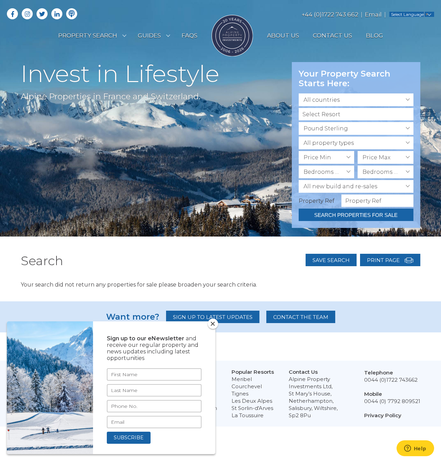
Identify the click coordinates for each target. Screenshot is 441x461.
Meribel (242, 379)
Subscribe (129, 437)
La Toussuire (248, 415)
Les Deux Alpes (252, 401)
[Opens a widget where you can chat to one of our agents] (415, 449)
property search (87, 35)
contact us (332, 35)
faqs (189, 35)
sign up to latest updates (213, 317)
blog (374, 35)
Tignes (240, 393)
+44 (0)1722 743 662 (329, 14)
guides (149, 35)
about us (283, 35)
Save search (331, 260)
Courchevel (247, 386)
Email (373, 14)
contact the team (300, 317)
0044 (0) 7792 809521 (392, 401)
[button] (356, 99)
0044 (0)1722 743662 (391, 380)
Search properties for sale (356, 215)
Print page (384, 260)
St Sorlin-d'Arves (252, 408)
